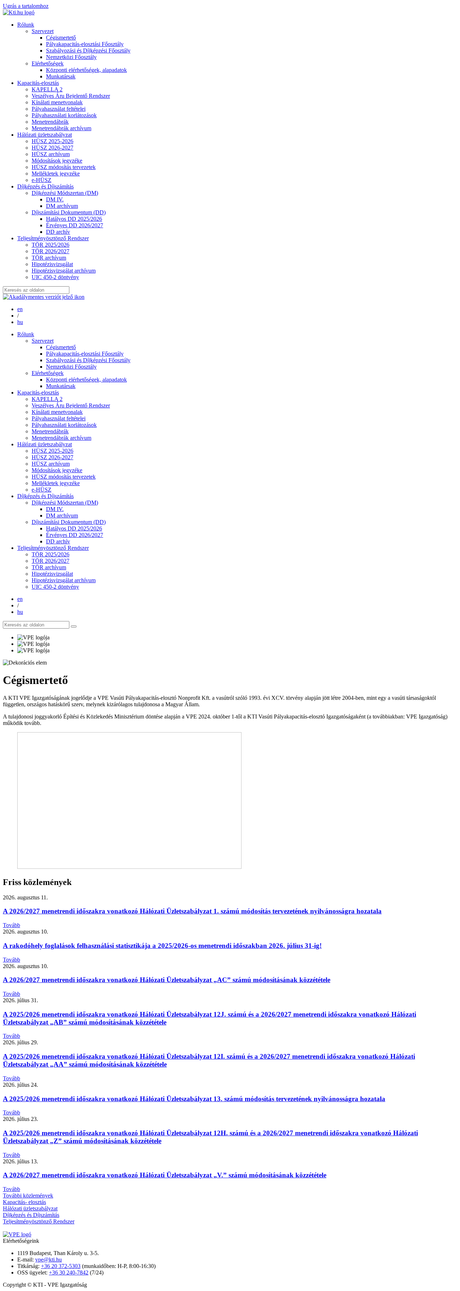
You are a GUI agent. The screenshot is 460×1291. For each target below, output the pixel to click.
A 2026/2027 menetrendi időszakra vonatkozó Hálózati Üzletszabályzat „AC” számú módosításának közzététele (166, 980)
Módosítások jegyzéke (57, 161)
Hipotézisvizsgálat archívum (64, 271)
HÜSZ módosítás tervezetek (64, 167)
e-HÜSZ (41, 180)
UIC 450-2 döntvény (55, 277)
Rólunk (25, 25)
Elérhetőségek (48, 63)
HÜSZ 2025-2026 (52, 141)
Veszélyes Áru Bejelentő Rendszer (71, 96)
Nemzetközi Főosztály (71, 57)
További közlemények (28, 1195)
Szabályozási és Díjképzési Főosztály (88, 50)
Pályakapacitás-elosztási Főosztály (85, 44)
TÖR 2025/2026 (50, 245)
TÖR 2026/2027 (50, 251)
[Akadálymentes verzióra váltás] (43, 297)
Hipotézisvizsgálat (52, 264)
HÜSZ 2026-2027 (52, 148)
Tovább (11, 925)
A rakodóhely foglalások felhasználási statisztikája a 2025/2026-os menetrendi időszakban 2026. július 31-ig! (162, 945)
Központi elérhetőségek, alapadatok (86, 70)
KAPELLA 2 (47, 89)
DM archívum (62, 206)
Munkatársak (60, 76)
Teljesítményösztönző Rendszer (53, 238)
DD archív (58, 232)
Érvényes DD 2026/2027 (74, 225)
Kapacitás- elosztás (24, 1202)
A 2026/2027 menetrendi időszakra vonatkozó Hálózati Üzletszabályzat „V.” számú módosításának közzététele (164, 1175)
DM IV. (55, 199)
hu (20, 322)
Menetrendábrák (50, 122)
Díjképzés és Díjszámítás (45, 186)
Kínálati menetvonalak (57, 102)
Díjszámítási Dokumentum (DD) (69, 212)
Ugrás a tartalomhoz (26, 6)
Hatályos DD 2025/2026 (74, 219)
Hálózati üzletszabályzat (44, 135)
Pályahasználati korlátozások (64, 115)
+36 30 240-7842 (68, 1272)
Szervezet (43, 31)
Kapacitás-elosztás (38, 83)
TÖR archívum (49, 258)
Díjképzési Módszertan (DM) (65, 193)
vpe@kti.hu (48, 1259)
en (20, 309)
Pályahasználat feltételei (59, 109)
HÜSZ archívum (51, 154)
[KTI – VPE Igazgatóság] (18, 12)
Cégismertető (61, 38)
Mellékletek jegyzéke (56, 173)
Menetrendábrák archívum (61, 128)
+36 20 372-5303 (60, 1266)
